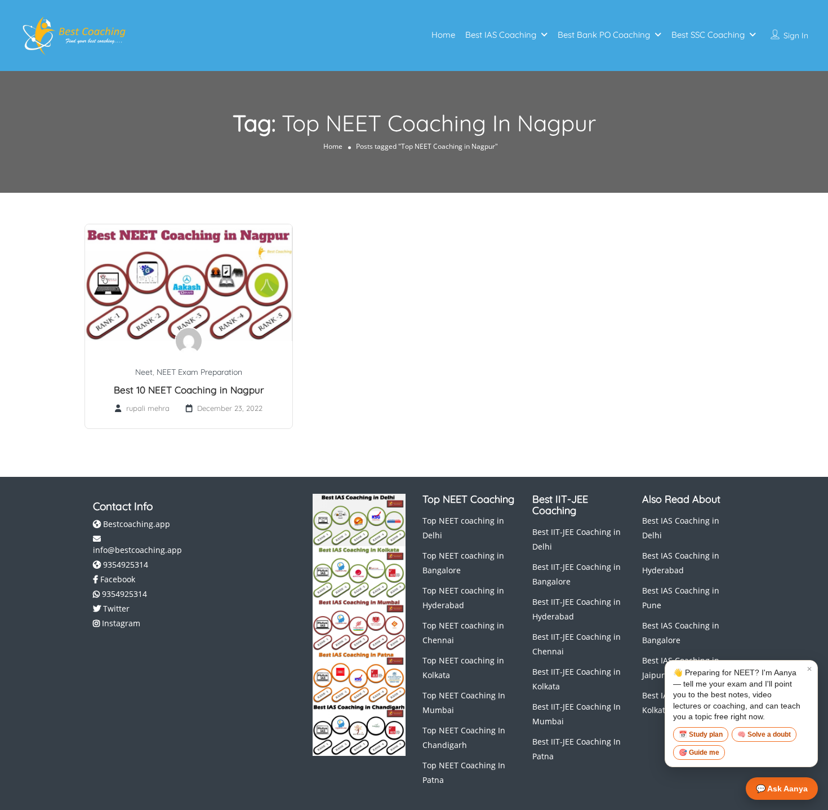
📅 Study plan (701, 734)
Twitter (115, 608)
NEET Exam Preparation (199, 372)
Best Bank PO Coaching (604, 34)
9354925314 (124, 564)
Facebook (116, 579)
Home (443, 34)
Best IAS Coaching (500, 34)
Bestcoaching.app (135, 524)
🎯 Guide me (699, 752)
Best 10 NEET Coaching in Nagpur (189, 390)
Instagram (120, 623)
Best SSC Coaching (708, 34)
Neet (144, 372)
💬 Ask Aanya (782, 788)
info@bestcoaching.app (137, 550)
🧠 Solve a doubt (764, 734)
